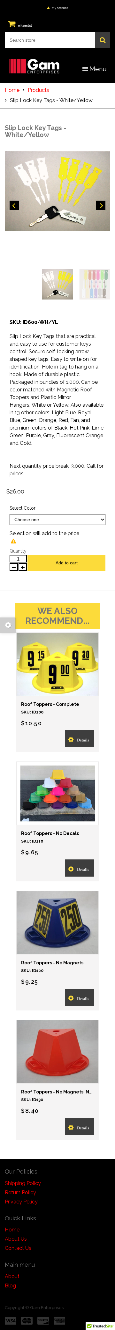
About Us (16, 1239)
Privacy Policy (21, 1202)
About (12, 1276)
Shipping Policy (23, 1183)
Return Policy (20, 1192)
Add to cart (67, 562)
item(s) (25, 25)
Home (12, 90)
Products (38, 90)
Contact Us (18, 1248)
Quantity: (18, 551)
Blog (10, 1286)
